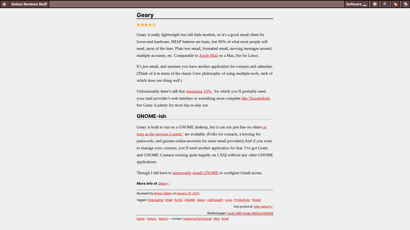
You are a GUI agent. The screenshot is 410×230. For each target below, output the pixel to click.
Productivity (242, 200)
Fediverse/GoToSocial (197, 219)
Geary (145, 15)
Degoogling (155, 200)
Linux (228, 200)
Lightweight (215, 200)
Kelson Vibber (163, 193)
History (152, 219)
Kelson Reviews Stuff (29, 4)
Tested (256, 200)
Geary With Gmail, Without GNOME (250, 213)
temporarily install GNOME (195, 173)
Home (141, 219)
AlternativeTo (263, 206)
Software (356, 4)
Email (168, 200)
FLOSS (178, 200)
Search (163, 219)
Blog (217, 219)
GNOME (189, 200)
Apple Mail (208, 55)
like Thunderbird (255, 98)
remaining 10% (198, 91)
